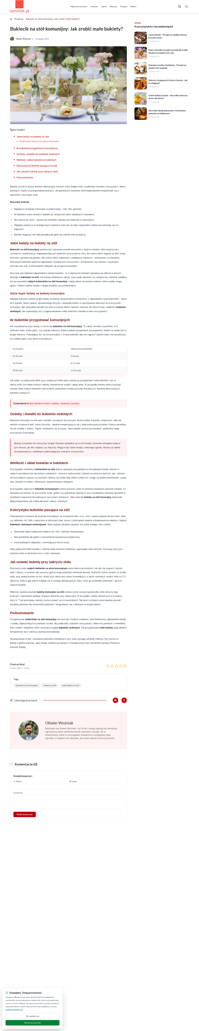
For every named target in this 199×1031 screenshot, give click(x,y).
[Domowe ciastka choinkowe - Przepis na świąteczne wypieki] (140, 68)
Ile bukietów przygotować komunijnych (37, 148)
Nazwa (19, 781)
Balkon (133, 6)
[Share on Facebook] (115, 700)
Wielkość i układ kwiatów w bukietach (36, 160)
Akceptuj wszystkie (32, 1023)
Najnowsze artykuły (79, 6)
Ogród (104, 6)
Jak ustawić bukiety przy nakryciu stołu (37, 171)
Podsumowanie (25, 177)
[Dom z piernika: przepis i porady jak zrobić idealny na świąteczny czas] (140, 53)
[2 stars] (112, 666)
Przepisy (123, 6)
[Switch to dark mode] (186, 6)
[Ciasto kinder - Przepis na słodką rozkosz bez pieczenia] (140, 38)
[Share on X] (124, 700)
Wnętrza (113, 6)
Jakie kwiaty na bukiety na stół (33, 136)
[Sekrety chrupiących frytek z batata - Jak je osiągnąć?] (140, 83)
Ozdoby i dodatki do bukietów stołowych (38, 154)
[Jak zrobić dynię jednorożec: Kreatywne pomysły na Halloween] (140, 113)
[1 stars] (108, 666)
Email (74, 781)
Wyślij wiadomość (25, 814)
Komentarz (18, 793)
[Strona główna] (11, 19)
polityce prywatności (14, 1009)
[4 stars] (121, 666)
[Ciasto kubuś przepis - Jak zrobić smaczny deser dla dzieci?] (140, 98)
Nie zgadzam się (32, 1016)
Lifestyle (94, 6)
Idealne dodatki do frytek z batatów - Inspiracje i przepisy (53, 403)
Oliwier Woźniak (59, 723)
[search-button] (179, 6)
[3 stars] (116, 666)
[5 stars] (125, 666)
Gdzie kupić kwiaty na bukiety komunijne (39, 141)
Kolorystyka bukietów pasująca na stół (37, 165)
